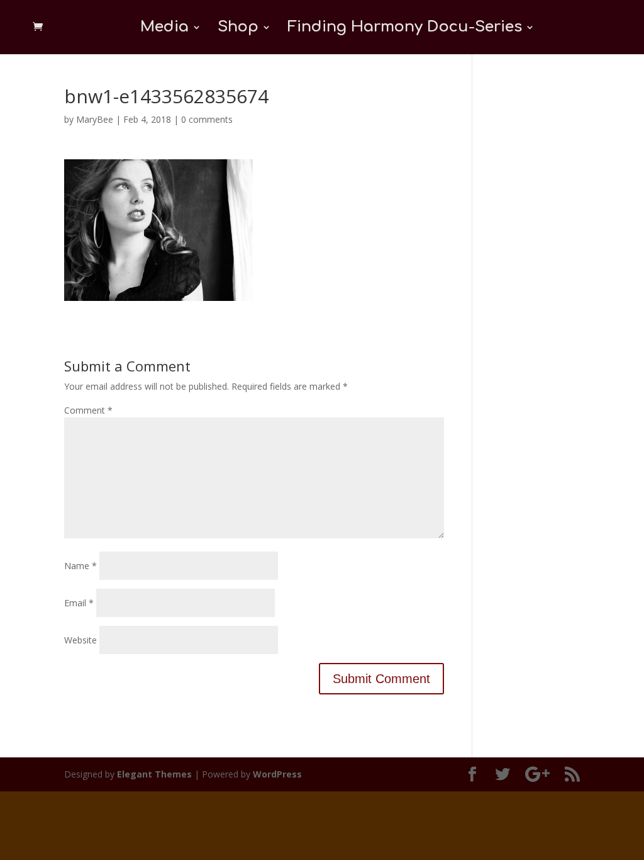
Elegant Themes (154, 774)
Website (80, 640)
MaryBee (94, 119)
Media (164, 29)
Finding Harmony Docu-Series (404, 29)
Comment (88, 410)
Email (79, 603)
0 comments (207, 119)
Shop (238, 29)
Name (80, 566)
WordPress (277, 774)
